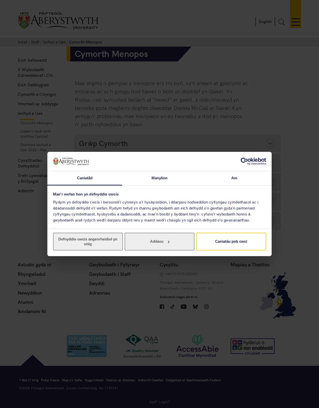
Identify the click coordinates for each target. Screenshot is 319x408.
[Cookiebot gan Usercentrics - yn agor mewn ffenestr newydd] (244, 161)
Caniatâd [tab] (85, 178)
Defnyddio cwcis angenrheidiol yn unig (87, 241)
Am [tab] (234, 178)
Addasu (156, 241)
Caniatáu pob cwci (231, 241)
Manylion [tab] (160, 178)
